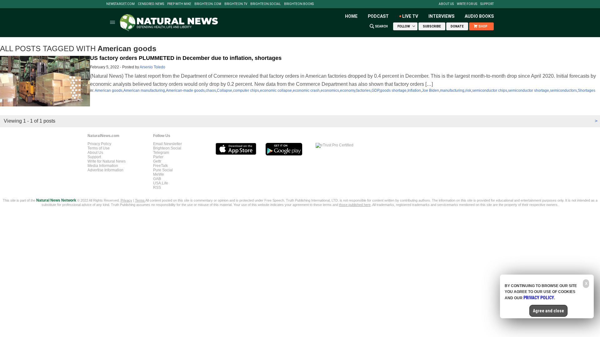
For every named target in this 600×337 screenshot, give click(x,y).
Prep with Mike (179, 4)
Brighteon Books (299, 4)
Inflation (414, 90)
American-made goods (185, 90)
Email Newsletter (167, 144)
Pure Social (163, 170)
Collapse (224, 90)
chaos (211, 90)
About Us (446, 4)
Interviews (441, 16)
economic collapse (276, 90)
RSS (157, 187)
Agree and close (548, 310)
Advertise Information (105, 170)
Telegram (161, 152)
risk (468, 90)
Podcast (378, 16)
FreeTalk (160, 166)
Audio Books (479, 16)
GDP (375, 90)
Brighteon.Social (265, 4)
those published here (355, 205)
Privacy (126, 200)
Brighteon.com (207, 4)
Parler (158, 157)
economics (330, 90)
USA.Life (160, 183)
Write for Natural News (107, 161)
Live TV (410, 16)
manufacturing (452, 90)
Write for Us (467, 4)
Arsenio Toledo (152, 67)
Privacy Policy (99, 144)
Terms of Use (99, 148)
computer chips (246, 90)
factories (363, 90)
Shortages (586, 90)
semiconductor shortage (528, 90)
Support (487, 4)
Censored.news (151, 4)
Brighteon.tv (235, 4)
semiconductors (563, 90)
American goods (108, 90)
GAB (157, 179)
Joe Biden (430, 90)
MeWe (158, 174)
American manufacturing (144, 90)
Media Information (103, 166)
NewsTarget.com (120, 4)
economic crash (306, 90)
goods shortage (393, 90)
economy (347, 90)
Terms (140, 200)
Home (351, 16)
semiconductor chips (489, 90)
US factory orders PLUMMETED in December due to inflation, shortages (186, 58)
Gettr (157, 161)
